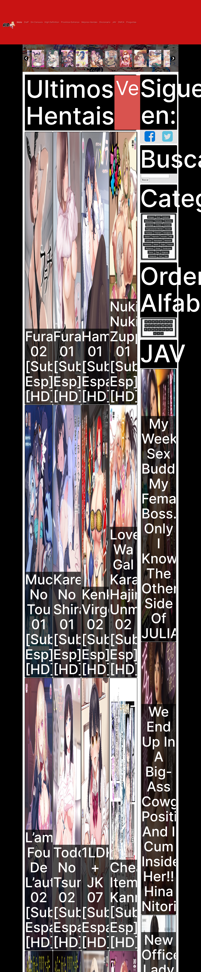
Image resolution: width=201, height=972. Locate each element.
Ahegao (151, 217)
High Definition (52, 22)
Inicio (19, 22)
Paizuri (170, 244)
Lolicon (148, 241)
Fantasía (149, 233)
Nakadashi (158, 241)
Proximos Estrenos (70, 22)
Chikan (158, 225)
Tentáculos (167, 248)
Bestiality (168, 221)
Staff (26, 22)
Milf (170, 237)
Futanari (158, 233)
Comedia (167, 225)
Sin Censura (37, 22)
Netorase (147, 244)
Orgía (163, 244)
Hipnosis (155, 237)
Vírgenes (164, 252)
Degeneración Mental (154, 229)
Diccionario (104, 22)
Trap (157, 252)
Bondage (149, 225)
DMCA (121, 22)
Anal (158, 217)
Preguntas (131, 22)
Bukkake (158, 221)
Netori (156, 244)
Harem (147, 237)
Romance (149, 248)
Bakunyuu (149, 221)
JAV (114, 22)
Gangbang (167, 233)
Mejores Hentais (89, 22)
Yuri (160, 256)
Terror (151, 252)
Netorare (167, 241)
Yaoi (166, 256)
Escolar (168, 229)
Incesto (164, 237)
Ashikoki (165, 217)
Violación (152, 256)
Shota (158, 248)
